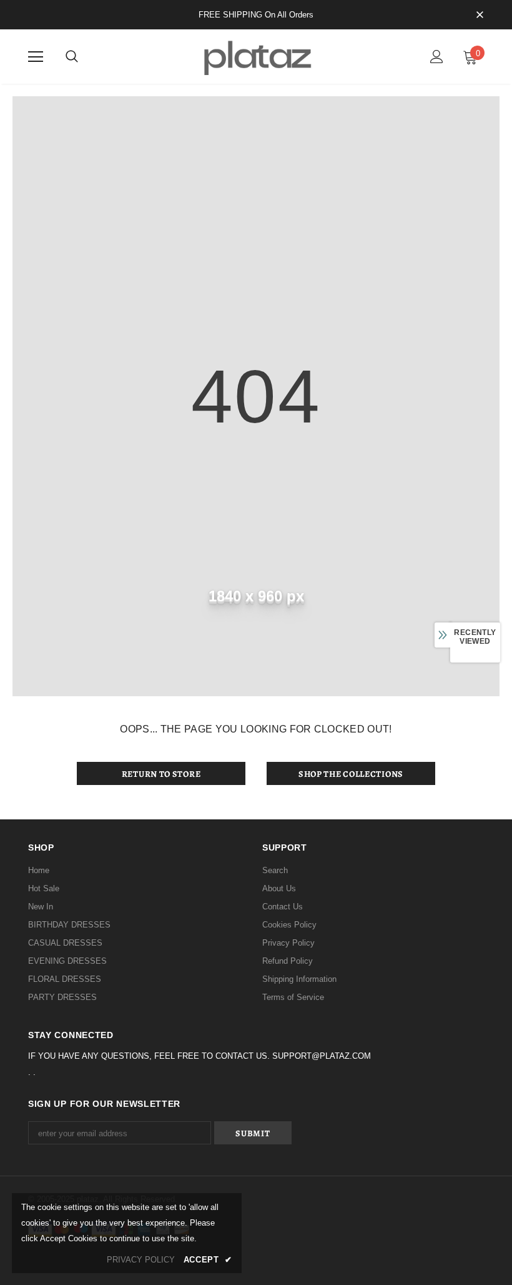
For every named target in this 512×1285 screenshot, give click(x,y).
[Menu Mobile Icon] (35, 56)
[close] (479, 15)
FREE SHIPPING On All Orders (256, 14)
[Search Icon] (72, 57)
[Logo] (256, 56)
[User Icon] (436, 56)
